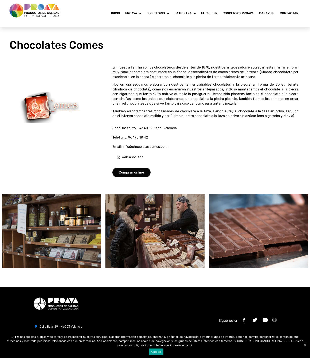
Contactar (289, 13)
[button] (130, 157)
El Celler (209, 13)
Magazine (267, 13)
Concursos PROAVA (238, 13)
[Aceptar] (305, 345)
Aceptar (156, 351)
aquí (189, 345)
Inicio (115, 13)
